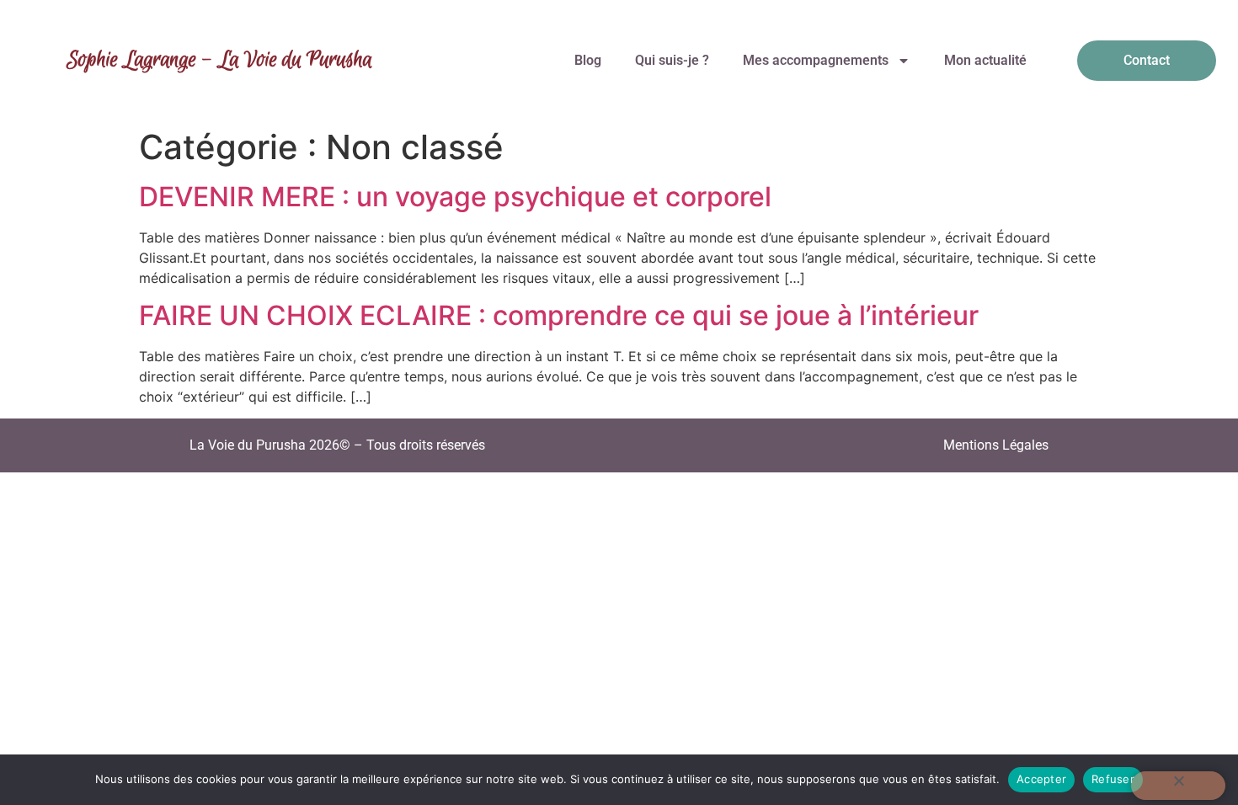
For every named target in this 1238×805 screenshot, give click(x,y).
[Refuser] (1178, 785)
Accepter (1041, 779)
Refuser (1112, 779)
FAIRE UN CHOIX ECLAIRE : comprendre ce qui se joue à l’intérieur (559, 315)
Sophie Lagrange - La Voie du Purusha (219, 60)
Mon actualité (985, 60)
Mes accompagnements (815, 60)
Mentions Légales (996, 445)
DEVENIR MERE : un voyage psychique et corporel (455, 196)
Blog (587, 60)
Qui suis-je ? (672, 60)
